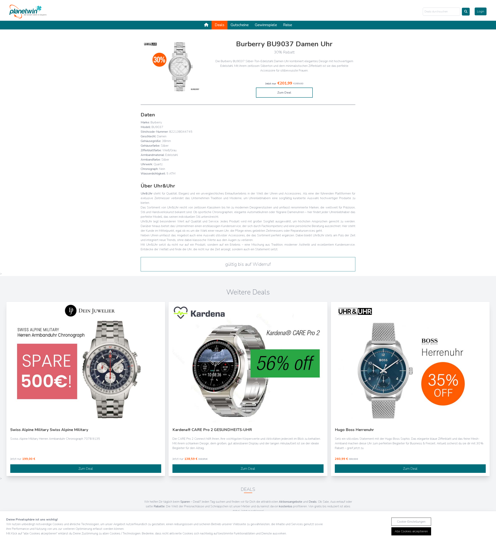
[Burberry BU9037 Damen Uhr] (175, 67)
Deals (219, 25)
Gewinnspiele (266, 25)
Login (480, 11)
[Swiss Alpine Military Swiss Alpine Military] (86, 363)
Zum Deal (284, 92)
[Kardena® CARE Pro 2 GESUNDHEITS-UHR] (248, 363)
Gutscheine (240, 25)
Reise (287, 25)
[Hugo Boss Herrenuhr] (410, 363)
